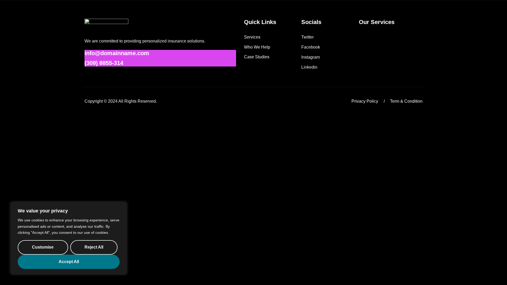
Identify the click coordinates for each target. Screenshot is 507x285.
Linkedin (309, 67)
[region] (69, 238)
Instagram (310, 57)
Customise (43, 247)
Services (252, 37)
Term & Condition (406, 101)
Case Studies (256, 57)
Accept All (69, 261)
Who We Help (257, 47)
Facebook (310, 47)
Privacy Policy (364, 101)
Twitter (307, 37)
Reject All (93, 247)
